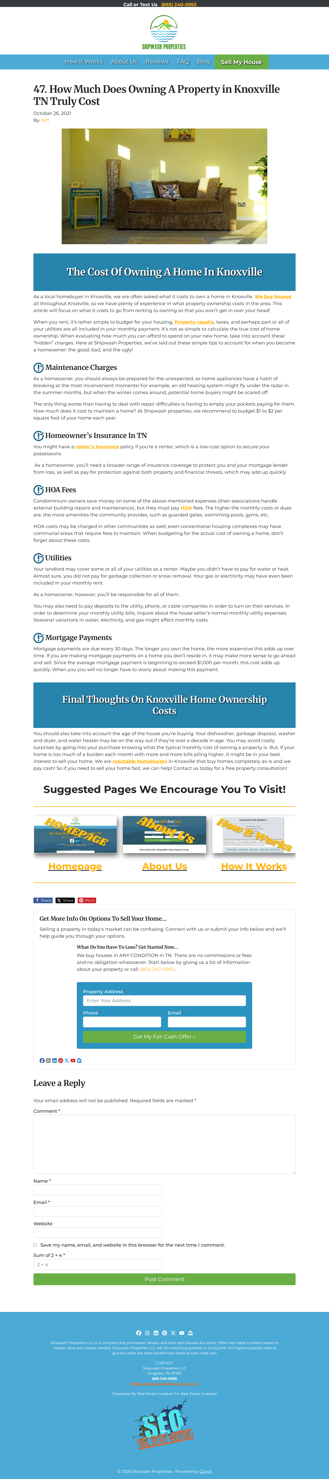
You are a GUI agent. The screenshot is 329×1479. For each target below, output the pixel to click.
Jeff (45, 120)
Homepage (75, 866)
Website (42, 1224)
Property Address (104, 991)
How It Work (251, 866)
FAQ (183, 61)
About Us (124, 61)
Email (176, 1013)
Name (42, 1181)
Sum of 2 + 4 (49, 1255)
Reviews (157, 61)
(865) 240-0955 (157, 969)
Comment (46, 1111)
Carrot (205, 1471)
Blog (203, 61)
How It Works (84, 61)
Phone (91, 1013)
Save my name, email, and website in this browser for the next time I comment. (132, 1245)
